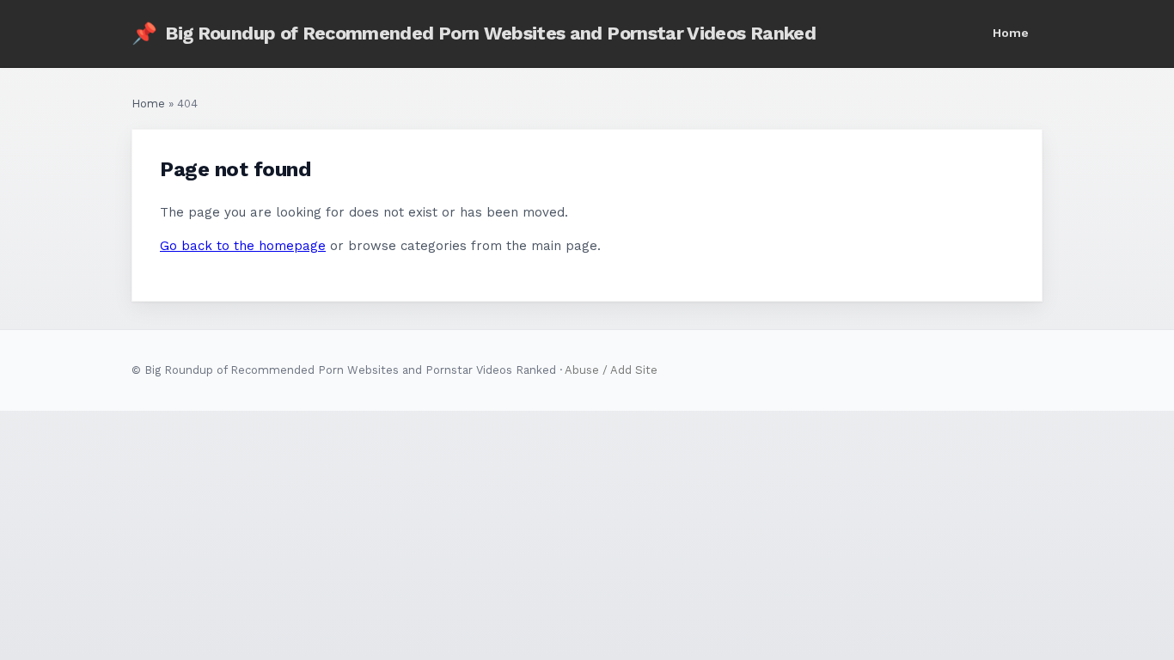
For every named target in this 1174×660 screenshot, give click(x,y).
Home (1011, 33)
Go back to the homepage (243, 246)
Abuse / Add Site (611, 370)
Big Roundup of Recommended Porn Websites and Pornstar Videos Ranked (473, 33)
